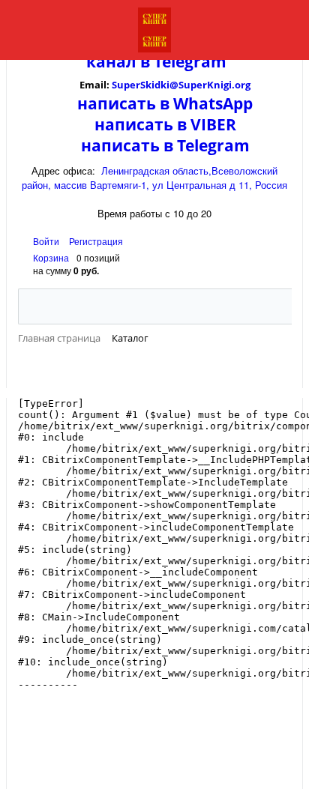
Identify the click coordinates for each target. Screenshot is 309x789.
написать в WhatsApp (165, 103)
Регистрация (96, 241)
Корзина (51, 257)
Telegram (188, 61)
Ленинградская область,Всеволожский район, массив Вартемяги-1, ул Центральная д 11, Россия (154, 177)
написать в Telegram (165, 145)
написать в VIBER (165, 124)
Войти (47, 241)
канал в (118, 61)
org (242, 84)
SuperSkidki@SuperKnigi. (173, 84)
